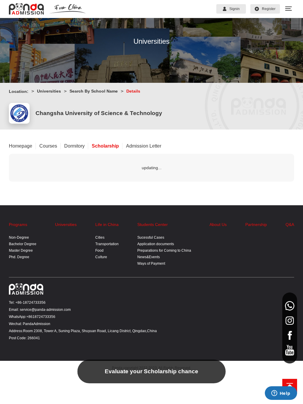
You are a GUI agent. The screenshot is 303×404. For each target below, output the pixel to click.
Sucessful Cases (150, 237)
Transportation (107, 244)
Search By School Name (94, 91)
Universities (49, 91)
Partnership (256, 224)
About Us (218, 224)
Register (268, 9)
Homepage (20, 145)
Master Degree (21, 250)
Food (99, 250)
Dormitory (74, 145)
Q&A (290, 224)
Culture (101, 257)
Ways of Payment (151, 263)
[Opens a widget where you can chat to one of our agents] (281, 393)
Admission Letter (143, 145)
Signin (234, 9)
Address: (16, 331)
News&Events (148, 257)
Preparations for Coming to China (164, 250)
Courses (48, 145)
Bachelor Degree (22, 244)
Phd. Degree (19, 257)
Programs (18, 224)
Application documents (155, 244)
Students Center (152, 224)
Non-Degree (19, 237)
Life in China (107, 224)
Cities (99, 237)
